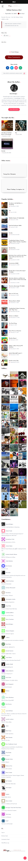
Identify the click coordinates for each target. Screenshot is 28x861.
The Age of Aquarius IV (6, 673)
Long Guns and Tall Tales (7, 615)
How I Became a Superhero (7, 602)
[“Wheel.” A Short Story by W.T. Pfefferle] (4, 348)
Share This (3, 693)
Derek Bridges (15, 52)
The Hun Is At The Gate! (6, 824)
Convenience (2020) (13, 263)
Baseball (3, 707)
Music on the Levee (13, 293)
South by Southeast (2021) (15, 225)
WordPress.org (5, 843)
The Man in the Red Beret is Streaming (10, 527)
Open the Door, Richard (7, 595)
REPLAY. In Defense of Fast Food (9, 803)
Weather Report (13, 338)
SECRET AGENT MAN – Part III (8, 653)
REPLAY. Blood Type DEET (7, 700)
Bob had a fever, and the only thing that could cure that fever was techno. (17, 257)
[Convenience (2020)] (4, 265)
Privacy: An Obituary (6, 817)
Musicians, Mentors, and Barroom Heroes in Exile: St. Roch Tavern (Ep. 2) (17, 280)
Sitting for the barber (6, 584)
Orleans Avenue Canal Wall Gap (9, 609)
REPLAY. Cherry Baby (6, 722)
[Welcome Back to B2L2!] (4, 303)
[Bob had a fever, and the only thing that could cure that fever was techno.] (4, 257)
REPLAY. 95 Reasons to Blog (8, 557)
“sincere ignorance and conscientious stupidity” (12, 640)
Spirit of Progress (5, 755)
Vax (16, 132)
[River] (14, 407)
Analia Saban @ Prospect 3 (15, 353)
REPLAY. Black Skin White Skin (8, 784)
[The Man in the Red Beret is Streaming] (4, 205)
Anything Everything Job (7, 667)
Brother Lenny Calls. (14, 360)
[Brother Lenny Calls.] (4, 363)
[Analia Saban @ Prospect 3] (4, 355)
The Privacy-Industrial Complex (8, 810)
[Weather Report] (4, 340)
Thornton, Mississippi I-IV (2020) (16, 286)
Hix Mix (3, 151)
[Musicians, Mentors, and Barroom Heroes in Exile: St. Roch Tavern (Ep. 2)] (4, 280)
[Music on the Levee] (4, 296)
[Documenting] (4, 250)
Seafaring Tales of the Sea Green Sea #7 (10, 660)
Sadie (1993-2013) (6, 797)
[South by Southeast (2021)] (4, 228)
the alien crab (4, 569)
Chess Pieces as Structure (15, 330)
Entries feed (4, 836)
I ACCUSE (3, 790)
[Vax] (4, 213)
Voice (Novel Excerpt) (6, 687)
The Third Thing (13, 323)
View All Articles (14, 109)
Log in (3, 832)
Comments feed (5, 839)
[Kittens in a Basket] (4, 318)
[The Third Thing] (4, 325)
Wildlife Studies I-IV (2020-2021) (16, 218)
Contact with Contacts (6, 768)
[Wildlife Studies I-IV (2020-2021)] (4, 220)
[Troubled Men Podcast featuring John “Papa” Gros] (4, 310)
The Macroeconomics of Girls (8, 542)
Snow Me (3, 627)
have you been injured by (7, 733)
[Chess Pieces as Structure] (4, 333)
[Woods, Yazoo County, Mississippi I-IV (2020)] (4, 273)
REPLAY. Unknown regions (7, 633)
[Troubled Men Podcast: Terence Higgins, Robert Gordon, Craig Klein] (4, 242)
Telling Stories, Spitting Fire (8, 647)
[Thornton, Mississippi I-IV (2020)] (4, 288)
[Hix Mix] (4, 235)
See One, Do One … (6, 740)
